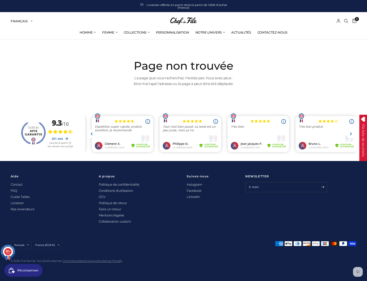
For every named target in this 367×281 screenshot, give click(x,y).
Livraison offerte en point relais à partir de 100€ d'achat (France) (187, 6)
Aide (15, 176)
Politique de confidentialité (119, 184)
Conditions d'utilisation (116, 191)
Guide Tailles (20, 197)
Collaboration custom (115, 221)
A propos (107, 176)
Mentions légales (111, 215)
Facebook (194, 191)
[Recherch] (346, 21)
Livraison (17, 203)
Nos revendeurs (22, 209)
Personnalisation (172, 32)
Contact (17, 184)
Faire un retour (110, 209)
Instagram (194, 184)
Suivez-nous (198, 176)
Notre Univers (208, 32)
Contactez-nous (272, 32)
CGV (102, 197)
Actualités (241, 32)
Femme (108, 32)
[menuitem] (87, 32)
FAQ (14, 191)
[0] (353, 21)
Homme (86, 32)
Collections (135, 32)
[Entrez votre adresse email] (323, 187)
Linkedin (193, 197)
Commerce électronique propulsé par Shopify (92, 261)
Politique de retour (113, 203)
